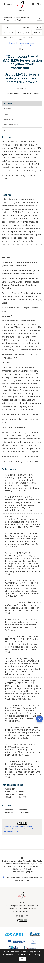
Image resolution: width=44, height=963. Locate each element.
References (9, 119)
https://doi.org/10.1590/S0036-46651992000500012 (22, 44)
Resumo (7, 32)
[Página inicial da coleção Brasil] (22, 898)
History (7, 130)
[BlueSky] (17, 916)
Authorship (22, 88)
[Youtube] (27, 916)
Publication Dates (11, 125)
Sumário (25, 27)
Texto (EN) (22, 32)
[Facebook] (24, 916)
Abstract (8, 103)
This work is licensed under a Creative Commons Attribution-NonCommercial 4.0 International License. (19, 828)
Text (6, 114)
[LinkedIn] (22, 916)
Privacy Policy (34, 955)
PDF (36, 32)
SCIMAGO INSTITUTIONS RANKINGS (23, 93)
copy (22, 49)
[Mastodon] (19, 916)
